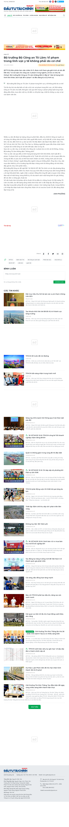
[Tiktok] (56, 2)
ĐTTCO (11, 259)
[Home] (5, 15)
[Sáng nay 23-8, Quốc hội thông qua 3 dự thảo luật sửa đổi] (14, 423)
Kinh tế (9, 15)
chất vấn (20, 263)
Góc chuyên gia (17, 15)
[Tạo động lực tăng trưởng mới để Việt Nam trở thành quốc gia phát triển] (14, 564)
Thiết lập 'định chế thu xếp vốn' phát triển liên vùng (43, 508)
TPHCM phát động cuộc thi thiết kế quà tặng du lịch (44, 490)
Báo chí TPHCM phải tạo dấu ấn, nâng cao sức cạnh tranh (43, 596)
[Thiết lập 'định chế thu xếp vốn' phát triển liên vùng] (14, 512)
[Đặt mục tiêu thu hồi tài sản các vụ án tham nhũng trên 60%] (14, 299)
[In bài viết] (62, 254)
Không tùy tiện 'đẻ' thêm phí (37, 524)
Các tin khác (11, 290)
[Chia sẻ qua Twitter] (53, 254)
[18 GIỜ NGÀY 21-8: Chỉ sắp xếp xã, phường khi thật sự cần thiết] (14, 475)
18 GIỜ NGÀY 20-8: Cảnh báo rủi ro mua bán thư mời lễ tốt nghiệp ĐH (44, 543)
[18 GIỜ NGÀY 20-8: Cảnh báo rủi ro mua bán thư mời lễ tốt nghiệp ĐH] (14, 547)
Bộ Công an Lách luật (34, 259)
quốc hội (29, 263)
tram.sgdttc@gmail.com (49, 775)
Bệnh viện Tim (20, 259)
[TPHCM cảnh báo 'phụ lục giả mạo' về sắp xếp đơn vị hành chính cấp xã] (14, 654)
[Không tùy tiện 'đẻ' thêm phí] (14, 529)
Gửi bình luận (59, 282)
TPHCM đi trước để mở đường (37, 356)
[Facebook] (50, 2)
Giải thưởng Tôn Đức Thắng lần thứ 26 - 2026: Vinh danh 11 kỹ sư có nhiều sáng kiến (45, 633)
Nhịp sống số (43, 15)
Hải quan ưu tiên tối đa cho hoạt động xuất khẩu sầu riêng (44, 615)
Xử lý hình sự (58, 259)
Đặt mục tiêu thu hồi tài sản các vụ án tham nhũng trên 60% (45, 295)
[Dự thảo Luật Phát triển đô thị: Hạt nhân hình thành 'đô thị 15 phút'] (14, 673)
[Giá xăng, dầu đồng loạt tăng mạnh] (14, 583)
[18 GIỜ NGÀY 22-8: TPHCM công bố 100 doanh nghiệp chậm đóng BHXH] (14, 441)
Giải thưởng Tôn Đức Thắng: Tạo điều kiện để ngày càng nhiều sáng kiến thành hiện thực (45, 686)
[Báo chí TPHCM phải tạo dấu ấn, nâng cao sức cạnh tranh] (14, 600)
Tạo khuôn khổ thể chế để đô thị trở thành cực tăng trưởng (44, 313)
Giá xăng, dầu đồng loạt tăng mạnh (39, 578)
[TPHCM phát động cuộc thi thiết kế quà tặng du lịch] (14, 494)
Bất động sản (52, 15)
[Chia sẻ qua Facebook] (48, 254)
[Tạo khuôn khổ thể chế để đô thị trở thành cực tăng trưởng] (14, 317)
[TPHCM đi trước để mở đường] (14, 361)
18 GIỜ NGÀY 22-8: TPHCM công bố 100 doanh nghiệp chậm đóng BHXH (45, 436)
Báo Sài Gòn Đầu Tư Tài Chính (18, 8)
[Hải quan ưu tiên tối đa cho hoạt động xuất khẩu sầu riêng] (14, 619)
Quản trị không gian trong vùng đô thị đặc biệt (44, 453)
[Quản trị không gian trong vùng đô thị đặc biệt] (14, 458)
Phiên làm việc (47, 259)
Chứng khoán (34, 15)
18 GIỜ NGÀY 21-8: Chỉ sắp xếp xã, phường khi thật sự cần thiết (44, 471)
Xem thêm (34, 707)
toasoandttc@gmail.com (50, 790)
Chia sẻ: (39, 253)
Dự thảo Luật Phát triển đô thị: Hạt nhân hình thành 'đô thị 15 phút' (43, 669)
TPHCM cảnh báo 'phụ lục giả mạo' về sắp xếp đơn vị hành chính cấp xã (45, 650)
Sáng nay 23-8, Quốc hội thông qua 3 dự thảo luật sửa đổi (45, 419)
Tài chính (26, 15)
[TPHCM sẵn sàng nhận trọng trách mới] (14, 379)
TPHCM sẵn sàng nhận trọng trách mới (41, 373)
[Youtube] (53, 2)
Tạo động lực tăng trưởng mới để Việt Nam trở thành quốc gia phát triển (44, 560)
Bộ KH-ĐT (11, 263)
